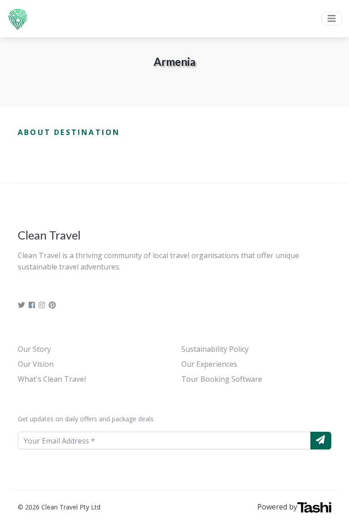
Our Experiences (209, 364)
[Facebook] (32, 305)
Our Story (34, 349)
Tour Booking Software (221, 379)
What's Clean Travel (52, 379)
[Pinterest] (52, 305)
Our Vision (36, 364)
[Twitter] (21, 305)
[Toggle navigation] (332, 18)
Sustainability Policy (215, 349)
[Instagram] (42, 305)
